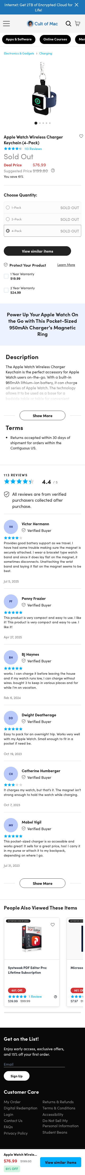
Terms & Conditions (58, 1107)
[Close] (76, 5)
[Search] (68, 23)
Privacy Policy (16, 1133)
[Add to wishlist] (81, 136)
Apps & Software (19, 39)
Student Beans (54, 1132)
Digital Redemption (20, 1107)
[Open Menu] (7, 23)
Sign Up (17, 1076)
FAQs (8, 1126)
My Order (12, 1101)
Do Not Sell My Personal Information (60, 1123)
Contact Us (13, 1120)
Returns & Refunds (58, 1101)
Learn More (66, 264)
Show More (42, 415)
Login (8, 1114)
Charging (45, 53)
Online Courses (55, 39)
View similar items (37, 251)
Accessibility (52, 1114)
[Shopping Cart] (77, 23)
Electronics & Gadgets (19, 53)
